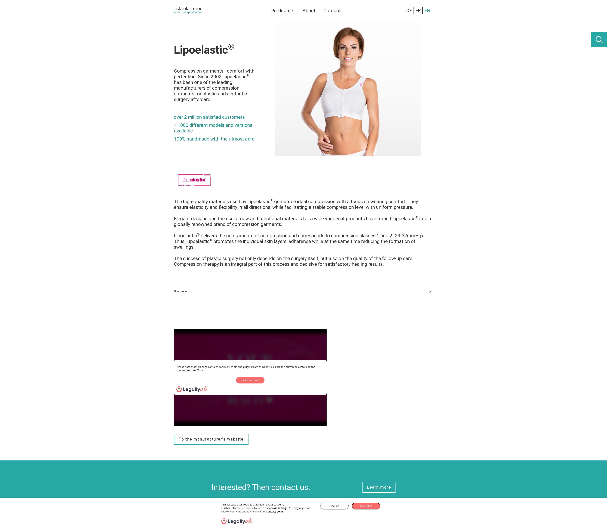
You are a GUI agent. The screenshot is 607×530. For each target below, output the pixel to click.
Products (280, 10)
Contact (332, 10)
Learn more (379, 487)
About (309, 10)
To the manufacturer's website (211, 439)
